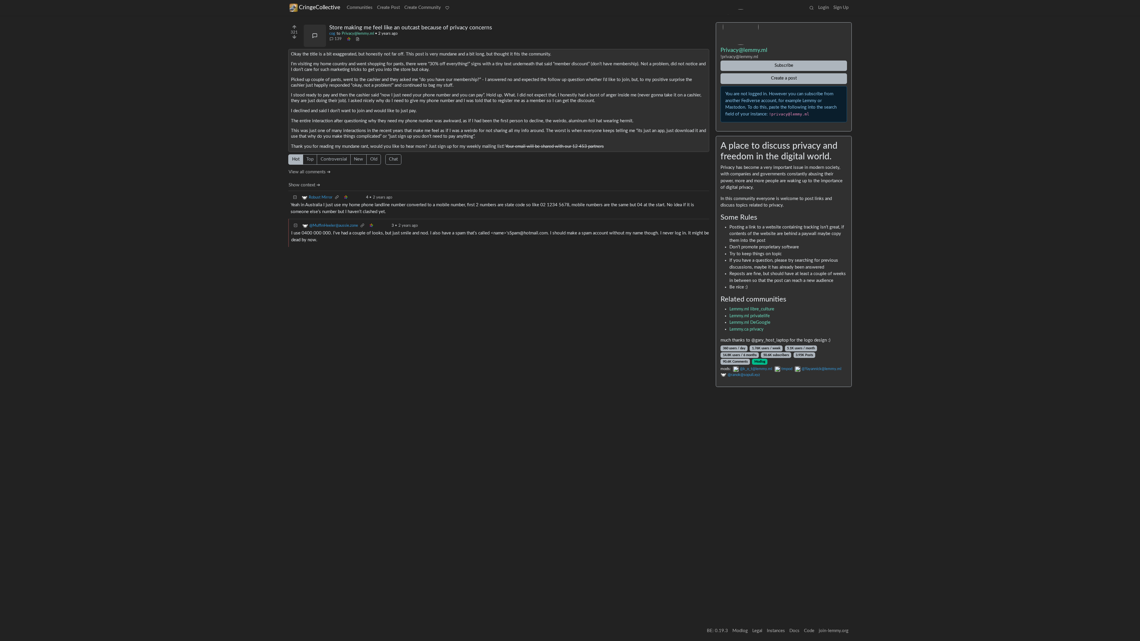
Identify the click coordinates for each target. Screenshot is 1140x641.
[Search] (811, 8)
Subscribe (784, 65)
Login (823, 7)
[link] (348, 39)
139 (338, 39)
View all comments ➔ (310, 172)
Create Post (388, 7)
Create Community (422, 7)
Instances (776, 631)
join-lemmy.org (833, 631)
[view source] (357, 39)
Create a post (784, 78)
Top (310, 159)
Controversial (334, 159)
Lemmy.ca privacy (746, 329)
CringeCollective (319, 7)
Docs (794, 631)
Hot (296, 159)
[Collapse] (295, 197)
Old (373, 159)
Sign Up (840, 7)
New (358, 159)
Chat (393, 159)
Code (809, 631)
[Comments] (315, 36)
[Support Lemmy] (447, 8)
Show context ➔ (304, 185)
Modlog (759, 361)
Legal (757, 631)
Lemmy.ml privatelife (749, 316)
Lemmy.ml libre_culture (751, 309)
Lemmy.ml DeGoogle (749, 322)
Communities (360, 7)
